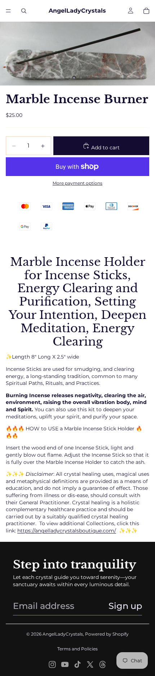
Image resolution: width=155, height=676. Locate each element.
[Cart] (146, 11)
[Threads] (102, 664)
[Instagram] (52, 664)
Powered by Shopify (107, 634)
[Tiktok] (77, 664)
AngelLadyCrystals (63, 634)
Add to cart (105, 147)
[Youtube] (65, 664)
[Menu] (8, 11)
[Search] (24, 11)
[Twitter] (90, 664)
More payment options (77, 183)
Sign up (125, 606)
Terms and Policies (77, 648)
